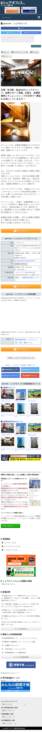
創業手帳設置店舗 (20, 340)
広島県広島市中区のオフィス (13, 421)
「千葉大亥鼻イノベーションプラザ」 (15, 649)
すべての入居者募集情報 (21, 657)
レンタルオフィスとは (10, 550)
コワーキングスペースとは (12, 546)
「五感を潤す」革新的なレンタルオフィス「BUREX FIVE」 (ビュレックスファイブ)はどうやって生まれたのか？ (21, 605)
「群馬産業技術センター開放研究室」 (15, 653)
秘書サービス (28, 342)
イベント (24, 37)
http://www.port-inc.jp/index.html (24, 261)
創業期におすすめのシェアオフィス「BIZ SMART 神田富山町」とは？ (20, 617)
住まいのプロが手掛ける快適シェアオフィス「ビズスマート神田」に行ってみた (21, 623)
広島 (16, 342)
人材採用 (31, 37)
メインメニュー (7, 17)
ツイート (11, 33)
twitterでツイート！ (31, 369)
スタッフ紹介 (4, 38)
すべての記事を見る (21, 629)
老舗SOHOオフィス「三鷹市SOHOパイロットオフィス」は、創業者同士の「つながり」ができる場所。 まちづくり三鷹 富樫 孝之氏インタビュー (20, 598)
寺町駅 (16, 258)
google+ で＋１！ (31, 375)
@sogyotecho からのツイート (10, 673)
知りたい (7, 56)
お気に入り (6, 52)
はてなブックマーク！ (11, 375)
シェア (22, 28)
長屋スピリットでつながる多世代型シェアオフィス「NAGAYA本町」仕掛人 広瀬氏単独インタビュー (18, 611)
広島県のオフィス (9, 387)
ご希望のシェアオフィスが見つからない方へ (21, 358)
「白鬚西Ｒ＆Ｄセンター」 (12, 645)
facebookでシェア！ (11, 369)
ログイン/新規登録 (12, 11)
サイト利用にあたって (35, 731)
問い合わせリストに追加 (20, 52)
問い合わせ (35, 52)
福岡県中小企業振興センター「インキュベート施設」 (20, 642)
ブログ (18, 37)
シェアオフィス (36, 46)
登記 (20, 342)
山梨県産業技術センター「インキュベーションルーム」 (21, 638)
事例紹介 (11, 37)
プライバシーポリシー (19, 731)
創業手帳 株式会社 (19, 728)
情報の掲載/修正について (11, 526)
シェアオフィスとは (10, 543)
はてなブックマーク (32, 33)
